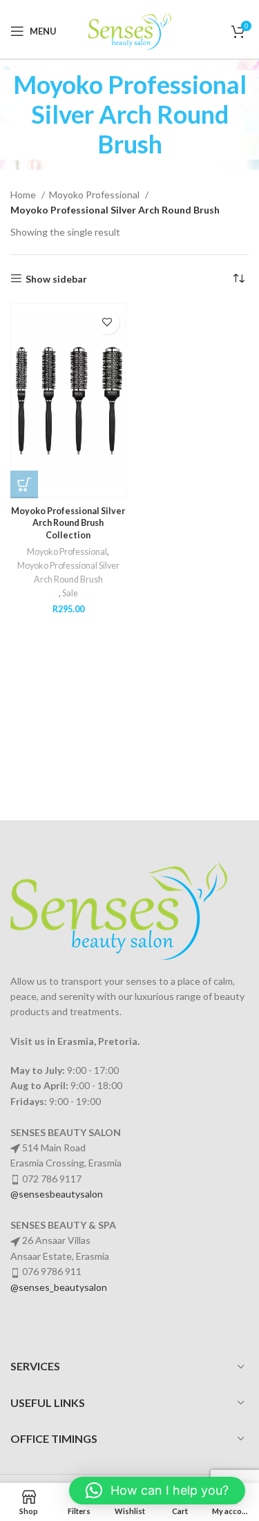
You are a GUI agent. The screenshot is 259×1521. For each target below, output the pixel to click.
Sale (70, 593)
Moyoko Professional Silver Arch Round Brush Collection (68, 523)
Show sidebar (56, 278)
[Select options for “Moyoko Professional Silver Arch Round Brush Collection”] (24, 484)
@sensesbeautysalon (56, 1194)
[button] (157, 1490)
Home (24, 194)
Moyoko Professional (95, 194)
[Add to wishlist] (107, 322)
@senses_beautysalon (58, 1287)
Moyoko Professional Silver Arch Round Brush (68, 572)
